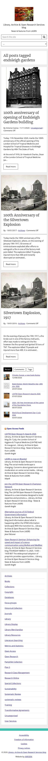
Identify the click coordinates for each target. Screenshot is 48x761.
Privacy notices (24, 748)
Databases (9, 597)
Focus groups (11, 603)
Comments (19, 369)
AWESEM (28, 756)
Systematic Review (13, 694)
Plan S (7, 667)
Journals (8, 613)
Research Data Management (17, 672)
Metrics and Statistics (14, 646)
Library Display (11, 624)
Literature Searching (14, 640)
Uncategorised (36, 128)
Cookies (24, 744)
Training (8, 705)
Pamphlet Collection (13, 662)
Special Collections (13, 683)
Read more (11, 166)
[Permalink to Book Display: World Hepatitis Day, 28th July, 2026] (6, 386)
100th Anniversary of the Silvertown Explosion (21, 220)
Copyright (9, 592)
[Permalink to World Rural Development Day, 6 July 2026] (6, 414)
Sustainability (10, 689)
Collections (9, 586)
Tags (30, 369)
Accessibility (24, 735)
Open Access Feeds (15, 428)
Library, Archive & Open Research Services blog (24, 26)
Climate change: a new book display (26, 375)
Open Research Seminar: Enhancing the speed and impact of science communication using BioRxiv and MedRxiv (23, 542)
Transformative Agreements (17, 710)
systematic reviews (13, 699)
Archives (21, 230)
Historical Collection (13, 608)
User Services (11, 721)
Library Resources (13, 635)
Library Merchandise (14, 629)
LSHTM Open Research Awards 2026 (26, 394)
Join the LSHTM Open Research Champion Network (23, 485)
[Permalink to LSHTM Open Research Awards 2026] (6, 396)
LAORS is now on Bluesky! (16, 459)
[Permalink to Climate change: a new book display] (6, 377)
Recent (8, 369)
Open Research (11, 656)
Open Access (10, 651)
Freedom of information (24, 739)
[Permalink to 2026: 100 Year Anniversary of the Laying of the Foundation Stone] (6, 404)
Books (7, 581)
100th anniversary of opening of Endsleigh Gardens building (21, 117)
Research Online (12, 678)
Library (8, 619)
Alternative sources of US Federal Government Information (19, 513)
